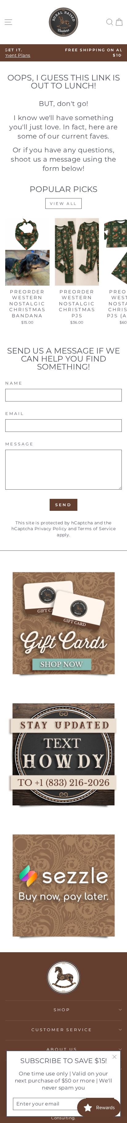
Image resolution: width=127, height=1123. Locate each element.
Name (14, 383)
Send (63, 504)
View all (63, 203)
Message (19, 443)
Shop (62, 1009)
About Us (62, 1049)
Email (14, 413)
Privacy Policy (51, 528)
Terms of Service (97, 528)
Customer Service (62, 1029)
